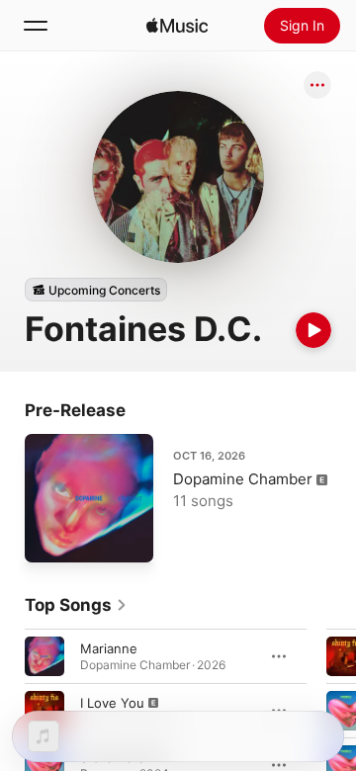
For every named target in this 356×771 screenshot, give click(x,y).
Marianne (108, 648)
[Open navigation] (35, 25)
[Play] (313, 330)
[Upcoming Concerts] (96, 289)
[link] (76, 605)
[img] (177, 26)
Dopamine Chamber (242, 479)
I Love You (112, 703)
